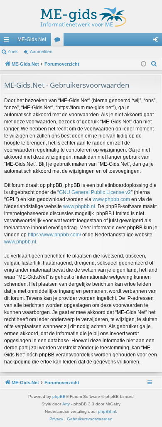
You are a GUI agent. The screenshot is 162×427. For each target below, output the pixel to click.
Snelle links (7, 41)
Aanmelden (41, 51)
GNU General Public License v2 (95, 192)
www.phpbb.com (111, 199)
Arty (66, 404)
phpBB (59, 396)
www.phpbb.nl (79, 206)
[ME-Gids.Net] (81, 16)
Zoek (12, 51)
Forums (59, 41)
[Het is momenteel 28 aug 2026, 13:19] (143, 64)
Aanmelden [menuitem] (157, 41)
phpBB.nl (107, 411)
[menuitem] (154, 64)
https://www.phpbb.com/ (54, 235)
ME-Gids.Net (31, 39)
